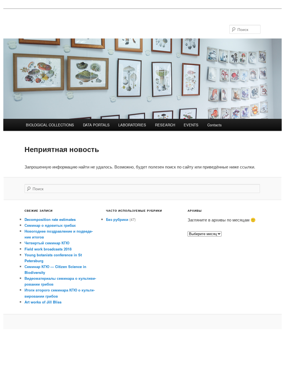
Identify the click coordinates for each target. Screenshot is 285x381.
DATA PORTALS (96, 124)
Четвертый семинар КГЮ (46, 242)
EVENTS (191, 124)
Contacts (214, 124)
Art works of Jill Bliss (43, 302)
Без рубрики (117, 219)
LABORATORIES (132, 124)
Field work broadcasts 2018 (48, 249)
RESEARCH (165, 124)
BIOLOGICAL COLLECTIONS (50, 124)
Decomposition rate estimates (50, 219)
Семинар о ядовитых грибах (50, 225)
